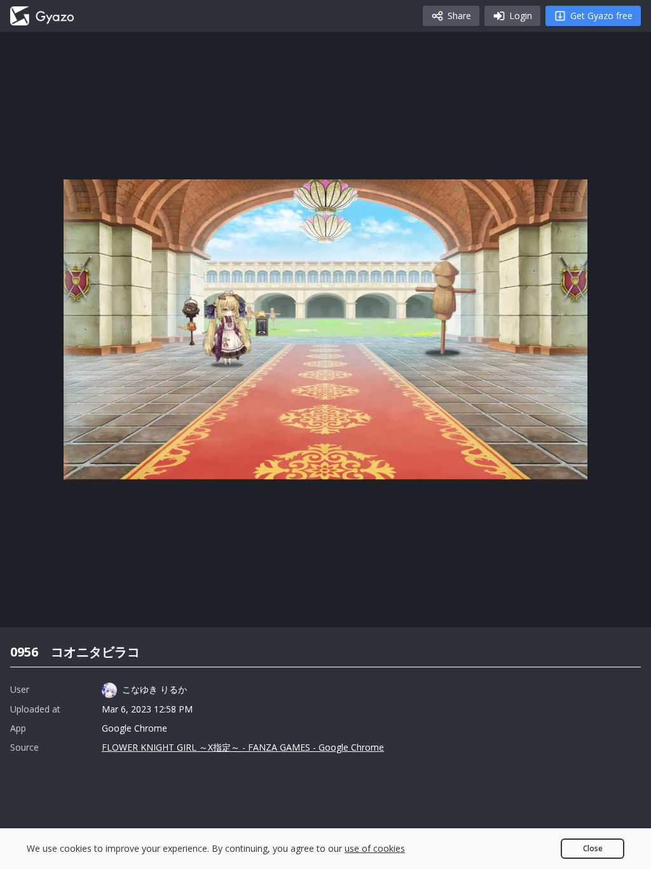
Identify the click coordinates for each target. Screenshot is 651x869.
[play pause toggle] (86, 464)
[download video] (503, 464)
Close (593, 848)
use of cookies (375, 848)
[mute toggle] (117, 464)
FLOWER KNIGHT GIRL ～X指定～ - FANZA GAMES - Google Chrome (243, 747)
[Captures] (42, 16)
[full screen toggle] (564, 464)
